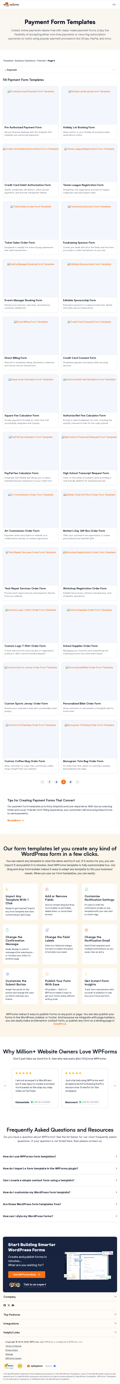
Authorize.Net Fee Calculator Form (84, 415)
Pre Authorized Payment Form (23, 127)
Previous (42, 787)
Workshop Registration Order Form (85, 588)
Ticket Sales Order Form (20, 242)
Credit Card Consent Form (79, 357)
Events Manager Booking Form (23, 300)
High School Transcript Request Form (86, 473)
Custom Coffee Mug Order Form (25, 761)
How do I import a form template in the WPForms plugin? (40, 1168)
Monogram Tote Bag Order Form (83, 761)
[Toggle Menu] (114, 4)
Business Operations (25, 60)
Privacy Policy (11, 1350)
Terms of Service (13, 1346)
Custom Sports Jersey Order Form (26, 703)
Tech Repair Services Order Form (25, 588)
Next (77, 787)
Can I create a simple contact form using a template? (38, 1180)
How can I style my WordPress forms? (28, 1216)
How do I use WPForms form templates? (29, 1156)
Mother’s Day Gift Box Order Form (84, 530)
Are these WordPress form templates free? (32, 1204)
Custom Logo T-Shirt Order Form (25, 645)
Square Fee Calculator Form (22, 415)
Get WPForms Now (24, 1274)
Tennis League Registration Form (83, 184)
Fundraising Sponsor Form (79, 242)
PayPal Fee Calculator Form (21, 473)
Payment (41, 60)
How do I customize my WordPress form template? (37, 1192)
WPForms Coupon (13, 1358)
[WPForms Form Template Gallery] (11, 4)
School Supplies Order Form (80, 645)
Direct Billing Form (16, 357)
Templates (8, 60)
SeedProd (59, 1023)
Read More (14, 820)
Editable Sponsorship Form (79, 300)
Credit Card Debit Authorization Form (28, 184)
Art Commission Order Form (22, 530)
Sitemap (9, 1354)
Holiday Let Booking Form (79, 127)
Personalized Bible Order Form (82, 703)
